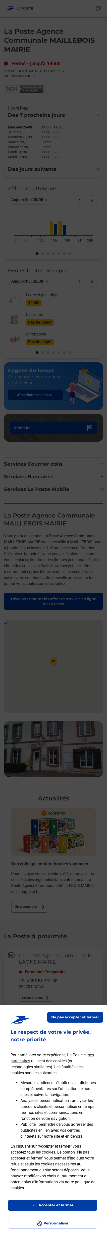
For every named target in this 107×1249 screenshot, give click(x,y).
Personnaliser (56, 1223)
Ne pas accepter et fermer (75, 1017)
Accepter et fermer (56, 1205)
